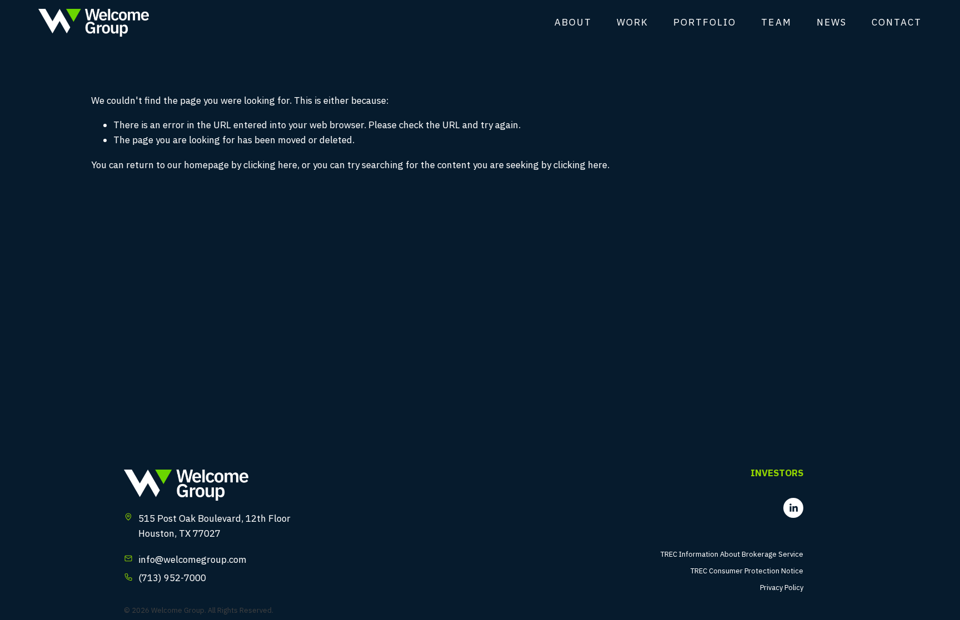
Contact (897, 22)
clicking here (270, 165)
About (573, 22)
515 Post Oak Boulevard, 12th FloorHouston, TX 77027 (214, 526)
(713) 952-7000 (172, 578)
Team (776, 22)
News (832, 22)
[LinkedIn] (793, 508)
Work (632, 22)
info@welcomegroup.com (192, 559)
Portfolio (704, 22)
